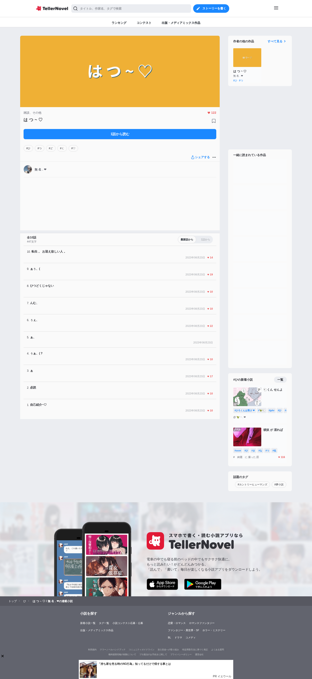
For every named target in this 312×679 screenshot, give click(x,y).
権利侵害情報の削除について (122, 654)
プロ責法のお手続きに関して (153, 654)
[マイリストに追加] (213, 121)
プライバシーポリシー (181, 654)
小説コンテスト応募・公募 (127, 623)
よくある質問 (217, 649)
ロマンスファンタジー (202, 623)
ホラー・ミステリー (213, 630)
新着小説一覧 (88, 623)
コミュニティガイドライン (141, 649)
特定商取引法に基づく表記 (195, 649)
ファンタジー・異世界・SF (183, 630)
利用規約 (92, 649)
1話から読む (120, 134)
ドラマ (178, 637)
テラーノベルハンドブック (112, 649)
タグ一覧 (104, 623)
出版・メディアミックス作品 (96, 630)
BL (169, 637)
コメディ (191, 637)
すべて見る (275, 41)
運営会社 (199, 654)
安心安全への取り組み (168, 649)
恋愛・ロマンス (177, 623)
